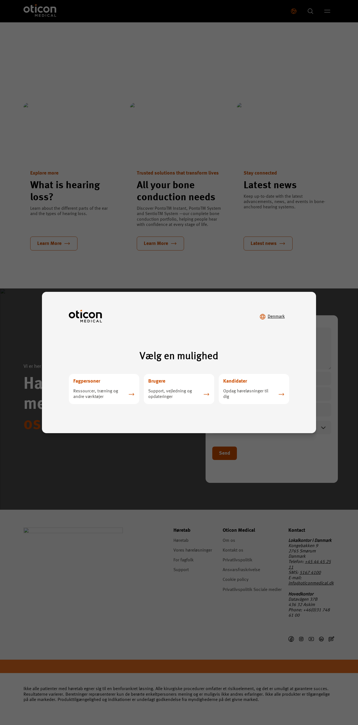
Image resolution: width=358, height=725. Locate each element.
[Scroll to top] (336, 696)
